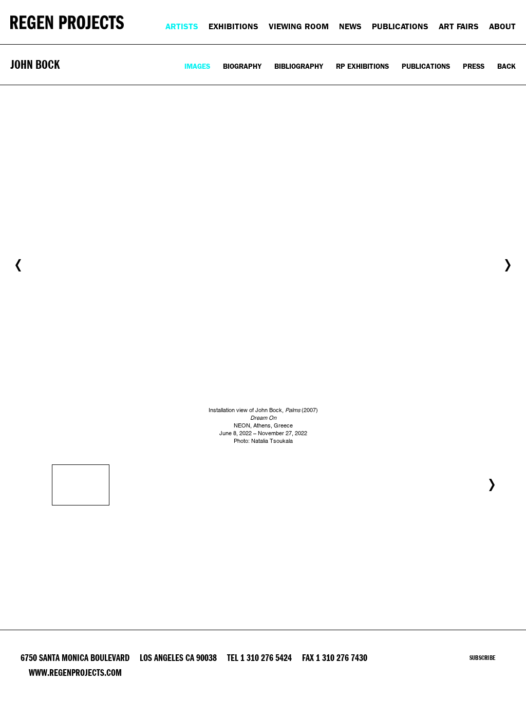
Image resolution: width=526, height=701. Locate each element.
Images (197, 66)
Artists (181, 26)
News (350, 26)
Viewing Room (299, 26)
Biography (242, 66)
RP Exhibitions (362, 66)
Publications (400, 26)
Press (473, 66)
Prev (18, 265)
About (502, 26)
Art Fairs (459, 26)
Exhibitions (233, 26)
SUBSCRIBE (482, 657)
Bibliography (298, 66)
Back (506, 66)
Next (508, 265)
